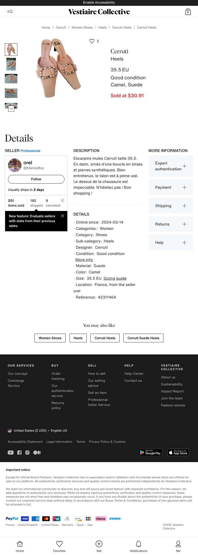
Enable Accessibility (99, 2)
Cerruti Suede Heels (143, 338)
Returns (162, 224)
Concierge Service (16, 383)
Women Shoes (82, 27)
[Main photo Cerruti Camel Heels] (11, 49)
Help (159, 242)
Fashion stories (173, 405)
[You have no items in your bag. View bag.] (188, 11)
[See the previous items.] (11, 43)
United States (50, 525)
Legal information (59, 441)
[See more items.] (11, 109)
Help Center (134, 373)
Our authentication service (63, 390)
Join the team (172, 398)
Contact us (133, 380)
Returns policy (57, 405)
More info (84, 259)
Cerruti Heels (122, 27)
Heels (102, 27)
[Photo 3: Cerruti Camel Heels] (11, 78)
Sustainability (172, 384)
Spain (80, 525)
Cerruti (61, 27)
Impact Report (172, 391)
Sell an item (97, 392)
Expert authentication (168, 166)
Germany (67, 525)
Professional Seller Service (99, 402)
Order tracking (57, 376)
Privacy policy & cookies (107, 441)
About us (168, 377)
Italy (90, 525)
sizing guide (115, 278)
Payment (163, 187)
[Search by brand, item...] (10, 11)
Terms (80, 441)
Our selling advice (96, 383)
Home (46, 27)
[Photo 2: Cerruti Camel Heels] (11, 64)
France (10, 525)
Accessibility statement (25, 441)
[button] (188, 11)
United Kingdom (28, 525)
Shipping (163, 206)
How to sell (96, 373)
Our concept (18, 373)
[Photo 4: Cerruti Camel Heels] (11, 93)
